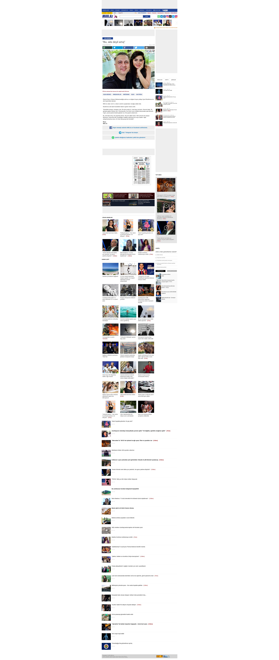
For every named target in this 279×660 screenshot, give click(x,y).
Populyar (159, 79)
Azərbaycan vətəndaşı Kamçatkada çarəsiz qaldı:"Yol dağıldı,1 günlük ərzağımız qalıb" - (141, 431)
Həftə (166, 79)
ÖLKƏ (112, 10)
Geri (102, 23)
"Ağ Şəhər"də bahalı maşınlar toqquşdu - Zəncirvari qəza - (132, 624)
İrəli (176, 23)
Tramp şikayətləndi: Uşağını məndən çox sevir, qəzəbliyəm (129, 566)
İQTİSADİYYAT (124, 10)
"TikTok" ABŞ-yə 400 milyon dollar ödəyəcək (124, 479)
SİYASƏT (117, 10)
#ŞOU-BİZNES (107, 94)
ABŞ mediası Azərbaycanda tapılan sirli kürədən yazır (127, 527)
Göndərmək (160, 271)
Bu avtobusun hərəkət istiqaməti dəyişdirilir (125, 489)
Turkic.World (174, 13)
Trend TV (121, 13)
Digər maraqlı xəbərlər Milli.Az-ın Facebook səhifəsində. (129, 127)
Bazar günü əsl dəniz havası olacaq (123, 508)
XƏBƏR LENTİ (106, 10)
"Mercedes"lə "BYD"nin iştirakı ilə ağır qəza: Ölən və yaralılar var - (135, 440)
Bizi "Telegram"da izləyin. (130, 132)
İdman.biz (167, 13)
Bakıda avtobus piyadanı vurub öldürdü (123, 517)
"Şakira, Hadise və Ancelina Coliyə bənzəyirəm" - (128, 556)
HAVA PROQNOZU (142, 13)
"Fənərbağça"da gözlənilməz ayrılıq (122, 643)
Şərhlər (173, 79)
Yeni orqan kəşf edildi (118, 633)
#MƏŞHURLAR (117, 94)
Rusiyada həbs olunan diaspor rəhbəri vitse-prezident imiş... (129, 595)
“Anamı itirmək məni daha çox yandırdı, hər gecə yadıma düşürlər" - (133, 469)
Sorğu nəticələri (172, 271)
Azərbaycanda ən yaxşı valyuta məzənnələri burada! (166, 27)
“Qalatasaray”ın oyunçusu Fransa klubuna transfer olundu (128, 546)
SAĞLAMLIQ (149, 10)
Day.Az (149, 13)
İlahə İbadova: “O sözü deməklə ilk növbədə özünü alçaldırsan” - (133, 498)
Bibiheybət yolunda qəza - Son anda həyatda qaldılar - (130, 585)
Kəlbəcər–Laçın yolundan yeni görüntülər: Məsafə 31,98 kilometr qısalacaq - (138, 460)
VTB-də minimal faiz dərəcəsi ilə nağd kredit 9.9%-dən (115, 91)
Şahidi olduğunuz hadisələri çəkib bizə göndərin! (130, 137)
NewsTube (157, 10)
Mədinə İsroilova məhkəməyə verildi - (124, 537)
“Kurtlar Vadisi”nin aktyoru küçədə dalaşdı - (126, 604)
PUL (136, 13)
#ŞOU (132, 94)
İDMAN (131, 10)
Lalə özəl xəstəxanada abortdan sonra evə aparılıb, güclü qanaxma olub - (135, 575)
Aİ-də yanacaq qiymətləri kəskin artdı (122, 614)
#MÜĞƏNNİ (126, 94)
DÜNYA (136, 10)
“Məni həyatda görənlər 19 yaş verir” (122, 421)
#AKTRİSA (139, 94)
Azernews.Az (160, 13)
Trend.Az (154, 13)
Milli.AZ (107, 16)
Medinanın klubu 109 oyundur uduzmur (123, 450)
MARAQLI (142, 10)
